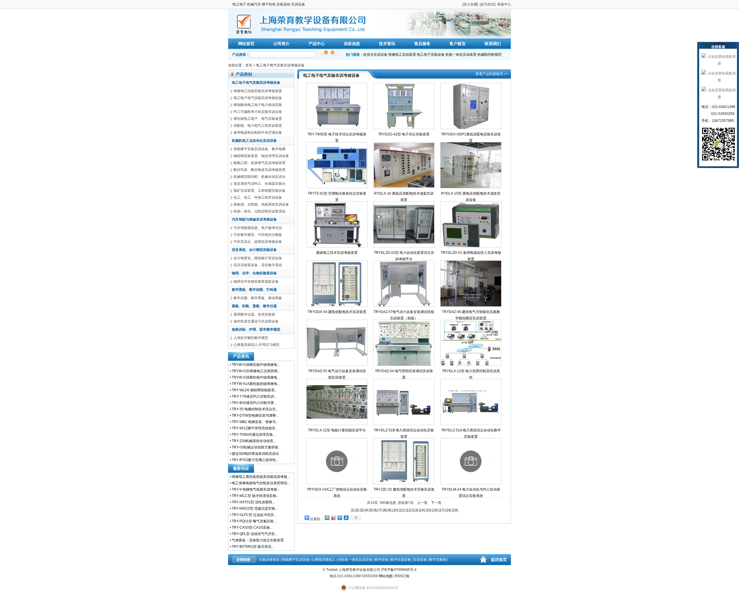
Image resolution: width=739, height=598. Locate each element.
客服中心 (504, 4)
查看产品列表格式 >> (491, 74)
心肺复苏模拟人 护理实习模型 (256, 345)
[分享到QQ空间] (327, 517)
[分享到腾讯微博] (339, 517)
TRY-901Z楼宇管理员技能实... (255, 428)
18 (448, 510)
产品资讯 (241, 356)
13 (415, 510)
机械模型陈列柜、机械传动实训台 (259, 177)
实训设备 (420, 560)
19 (455, 510)
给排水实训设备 (375, 55)
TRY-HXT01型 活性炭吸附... (253, 502)
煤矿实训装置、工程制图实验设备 (259, 191)
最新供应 (241, 468)
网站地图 (386, 576)
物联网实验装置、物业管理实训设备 (261, 156)
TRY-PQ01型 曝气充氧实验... (254, 521)
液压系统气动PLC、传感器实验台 (259, 184)
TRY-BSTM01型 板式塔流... (253, 547)
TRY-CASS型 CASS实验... (252, 528)
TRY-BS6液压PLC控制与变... (254, 403)
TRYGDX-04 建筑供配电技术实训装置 (337, 312)
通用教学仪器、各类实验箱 (254, 314)
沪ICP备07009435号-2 (399, 570)
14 (422, 510)
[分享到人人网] (346, 517)
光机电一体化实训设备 (355, 560)
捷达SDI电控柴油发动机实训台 (255, 454)
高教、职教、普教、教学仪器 (254, 306)
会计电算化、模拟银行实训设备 (258, 258)
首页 (248, 65)
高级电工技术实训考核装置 (337, 253)
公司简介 (281, 43)
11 (402, 510)
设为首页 (487, 4)
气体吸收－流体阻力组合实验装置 (258, 540)
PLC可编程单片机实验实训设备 (258, 112)
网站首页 (246, 43)
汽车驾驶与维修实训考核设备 (254, 219)
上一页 (422, 503)
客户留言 (457, 43)
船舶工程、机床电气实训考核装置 (259, 163)
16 (435, 510)
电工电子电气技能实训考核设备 (258, 98)
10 (395, 510)
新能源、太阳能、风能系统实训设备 (261, 204)
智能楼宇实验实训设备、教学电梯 (259, 149)
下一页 (436, 503)
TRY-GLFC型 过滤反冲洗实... (254, 515)
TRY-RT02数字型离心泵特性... (255, 460)
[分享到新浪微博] (333, 517)
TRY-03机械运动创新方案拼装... (256, 447)
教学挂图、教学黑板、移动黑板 (258, 298)
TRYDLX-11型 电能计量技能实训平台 (337, 430)
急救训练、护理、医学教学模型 (256, 329)
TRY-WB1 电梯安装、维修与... (255, 422)
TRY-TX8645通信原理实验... (253, 435)
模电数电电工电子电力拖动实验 (258, 105)
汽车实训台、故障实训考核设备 (258, 242)
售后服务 (422, 43)
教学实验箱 (437, 560)
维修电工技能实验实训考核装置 (258, 91)
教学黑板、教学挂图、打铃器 (254, 290)
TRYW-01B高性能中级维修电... (256, 365)
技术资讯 (387, 43)
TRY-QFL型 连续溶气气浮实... (254, 534)
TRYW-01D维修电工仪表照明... (256, 371)
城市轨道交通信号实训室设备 (256, 321)
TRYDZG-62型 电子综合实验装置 (404, 134)
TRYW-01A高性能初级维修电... (256, 384)
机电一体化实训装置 (461, 55)
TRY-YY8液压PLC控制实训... (254, 396)
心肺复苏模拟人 (323, 560)
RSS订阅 (402, 576)
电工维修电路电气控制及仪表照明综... (261, 483)
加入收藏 (470, 4)
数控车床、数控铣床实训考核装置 (259, 170)
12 (408, 510)
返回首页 (499, 559)
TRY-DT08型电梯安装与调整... (255, 415)
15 (428, 510)
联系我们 (493, 43)
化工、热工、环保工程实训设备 (258, 197)
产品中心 (317, 43)
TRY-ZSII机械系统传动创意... (254, 441)
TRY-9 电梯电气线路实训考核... (256, 489)
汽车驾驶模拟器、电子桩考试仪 (258, 228)
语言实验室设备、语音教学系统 (258, 265)
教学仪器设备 (400, 560)
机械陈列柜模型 (489, 55)
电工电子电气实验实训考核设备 (280, 65)
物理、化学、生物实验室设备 (254, 273)
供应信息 (352, 43)
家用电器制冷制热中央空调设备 (258, 133)
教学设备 (381, 560)
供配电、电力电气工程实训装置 (258, 126)
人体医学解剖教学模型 (251, 338)
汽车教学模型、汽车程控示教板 (258, 235)
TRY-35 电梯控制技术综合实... (255, 409)
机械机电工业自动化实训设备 (254, 141)
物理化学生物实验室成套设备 (256, 282)
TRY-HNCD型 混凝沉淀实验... (255, 508)
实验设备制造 (269, 560)
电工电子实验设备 (431, 55)
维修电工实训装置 (402, 55)
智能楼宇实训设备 (295, 560)
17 (442, 510)
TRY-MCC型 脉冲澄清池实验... (255, 496)
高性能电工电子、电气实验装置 (258, 119)
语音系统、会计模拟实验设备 (254, 250)
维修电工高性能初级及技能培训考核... (261, 477)
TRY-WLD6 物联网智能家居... (254, 390)
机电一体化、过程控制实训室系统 (259, 211)
